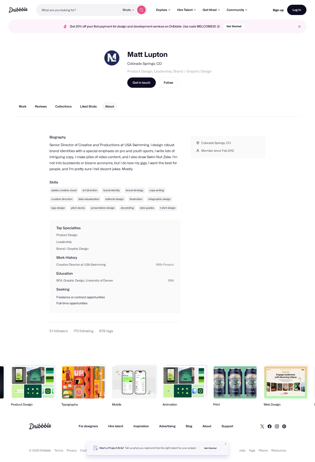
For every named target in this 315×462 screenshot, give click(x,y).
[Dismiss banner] (226, 444)
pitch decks (78, 207)
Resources (278, 450)
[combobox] (78, 10)
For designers (88, 426)
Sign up (278, 10)
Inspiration (141, 426)
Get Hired (210, 10)
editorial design (114, 199)
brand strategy (134, 190)
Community (235, 10)
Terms (58, 450)
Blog (189, 426)
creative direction (61, 199)
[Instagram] (277, 426)
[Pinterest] (284, 426)
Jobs (242, 450)
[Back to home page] (18, 9)
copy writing (156, 190)
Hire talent (115, 426)
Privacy (72, 450)
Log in (296, 10)
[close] (299, 26)
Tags (252, 450)
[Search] (141, 10)
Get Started (234, 26)
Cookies (86, 450)
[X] (262, 426)
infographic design (159, 199)
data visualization (88, 199)
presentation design (103, 207)
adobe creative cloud (63, 190)
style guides (147, 207)
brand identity (111, 190)
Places (263, 450)
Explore (161, 10)
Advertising (167, 426)
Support (227, 426)
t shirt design (168, 207)
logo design (58, 207)
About (206, 426)
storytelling (127, 207)
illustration (136, 199)
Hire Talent (185, 10)
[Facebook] (270, 426)
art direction (89, 190)
